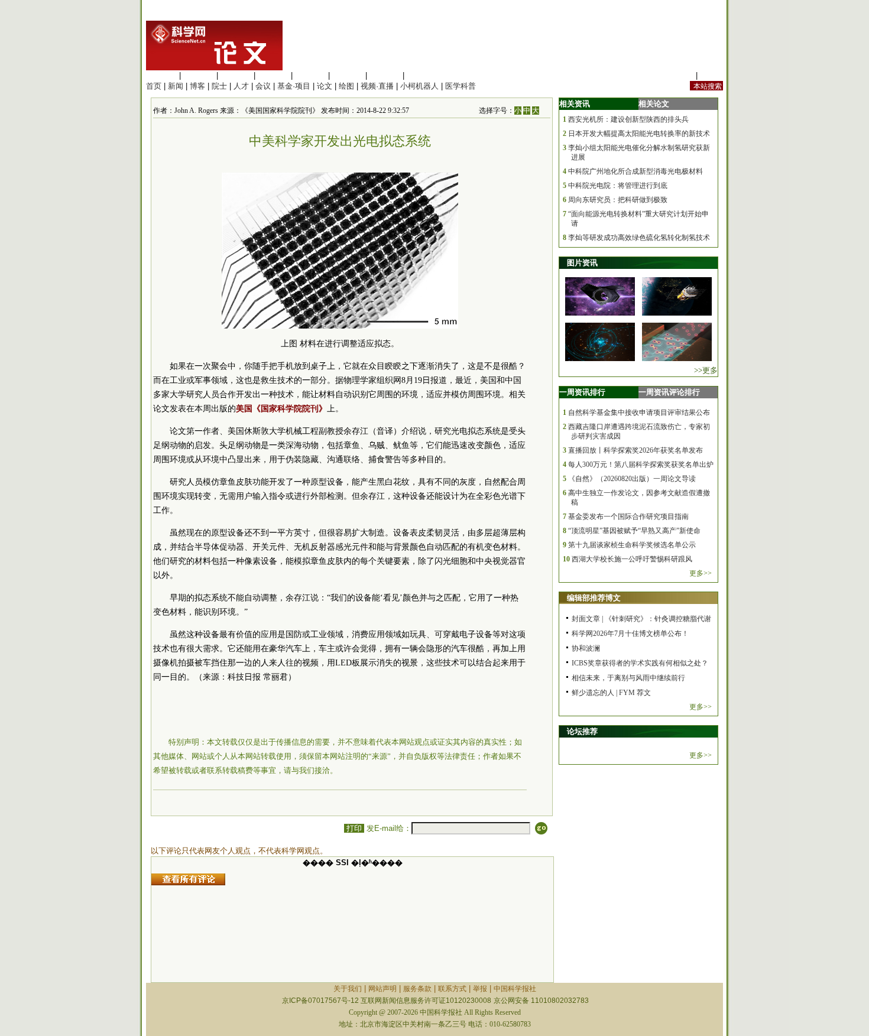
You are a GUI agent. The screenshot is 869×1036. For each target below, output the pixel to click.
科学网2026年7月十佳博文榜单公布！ (630, 633)
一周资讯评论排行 (669, 392)
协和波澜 (586, 648)
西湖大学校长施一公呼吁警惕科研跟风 (632, 559)
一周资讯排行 (582, 392)
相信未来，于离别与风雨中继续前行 (628, 678)
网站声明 (382, 989)
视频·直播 (377, 86)
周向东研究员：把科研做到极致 (617, 200)
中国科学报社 (515, 989)
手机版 (711, 75)
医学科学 (198, 75)
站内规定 (678, 75)
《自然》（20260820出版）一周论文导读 (632, 479)
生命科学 (161, 75)
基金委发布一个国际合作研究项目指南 (628, 516)
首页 (153, 86)
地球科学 (347, 75)
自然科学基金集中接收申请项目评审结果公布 (639, 412)
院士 (219, 86)
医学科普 (460, 86)
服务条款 (417, 989)
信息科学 (310, 75)
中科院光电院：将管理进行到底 (617, 185)
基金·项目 (293, 86)
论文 (324, 86)
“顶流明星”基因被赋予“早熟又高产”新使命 (634, 531)
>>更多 (706, 370)
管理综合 (422, 75)
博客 (197, 86)
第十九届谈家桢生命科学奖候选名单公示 (632, 545)
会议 (263, 86)
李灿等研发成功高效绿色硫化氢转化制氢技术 (639, 237)
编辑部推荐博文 (594, 597)
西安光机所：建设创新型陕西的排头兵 (628, 119)
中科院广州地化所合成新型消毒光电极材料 (635, 171)
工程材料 (273, 75)
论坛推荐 (582, 731)
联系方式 (452, 989)
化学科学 (236, 75)
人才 (241, 86)
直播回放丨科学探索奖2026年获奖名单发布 (635, 450)
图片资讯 (582, 262)
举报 (480, 989)
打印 (354, 828)
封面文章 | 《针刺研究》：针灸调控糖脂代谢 (641, 619)
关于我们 (347, 989)
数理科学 (384, 75)
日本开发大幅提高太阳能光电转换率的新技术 (639, 133)
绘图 (346, 86)
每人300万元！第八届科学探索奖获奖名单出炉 (641, 464)
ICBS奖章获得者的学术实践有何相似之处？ (640, 663)
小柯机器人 (419, 86)
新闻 (175, 86)
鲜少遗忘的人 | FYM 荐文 (611, 692)
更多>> (700, 573)
